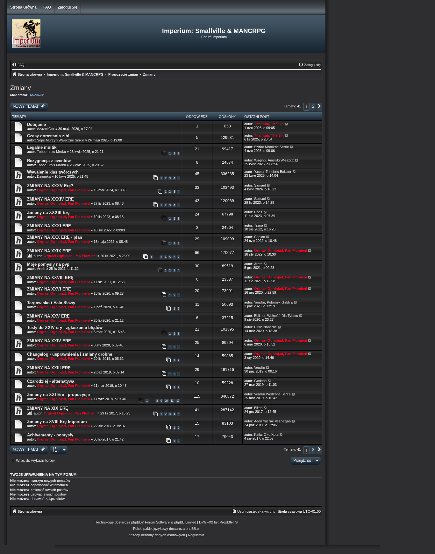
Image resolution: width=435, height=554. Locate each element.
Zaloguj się (67, 7)
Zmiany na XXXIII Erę (48, 212)
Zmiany (20, 87)
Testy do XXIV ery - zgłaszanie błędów (65, 327)
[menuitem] (18, 65)
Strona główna (23, 7)
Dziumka (44, 176)
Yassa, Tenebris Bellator (272, 172)
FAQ (47, 7)
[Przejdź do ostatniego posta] (287, 124)
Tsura (258, 225)
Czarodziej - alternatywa (50, 381)
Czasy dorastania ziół (48, 135)
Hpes (258, 212)
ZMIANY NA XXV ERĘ (48, 316)
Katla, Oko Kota (266, 434)
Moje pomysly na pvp (48, 264)
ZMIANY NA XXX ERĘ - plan (54, 237)
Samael (260, 185)
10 (166, 400)
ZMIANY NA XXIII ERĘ (49, 368)
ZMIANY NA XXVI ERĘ (49, 289)
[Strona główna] (60, 34)
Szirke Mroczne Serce (271, 147)
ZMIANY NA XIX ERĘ (47, 408)
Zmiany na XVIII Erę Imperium (57, 421)
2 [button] (313, 106)
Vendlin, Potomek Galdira (273, 302)
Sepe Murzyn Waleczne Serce (60, 140)
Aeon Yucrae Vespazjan (272, 421)
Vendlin (259, 367)
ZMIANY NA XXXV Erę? (50, 185)
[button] (319, 107)
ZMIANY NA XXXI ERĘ (49, 225)
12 (177, 400)
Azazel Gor (45, 129)
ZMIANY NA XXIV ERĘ (49, 341)
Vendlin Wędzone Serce (272, 394)
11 (172, 400)
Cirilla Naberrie (265, 327)
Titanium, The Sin (269, 124)
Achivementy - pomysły (50, 435)
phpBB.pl (192, 528)
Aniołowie (37, 95)
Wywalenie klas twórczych (53, 172)
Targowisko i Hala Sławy (51, 302)
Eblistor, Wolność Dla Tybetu (276, 316)
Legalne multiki (42, 147)
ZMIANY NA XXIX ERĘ (49, 251)
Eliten (258, 408)
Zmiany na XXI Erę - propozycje (58, 394)
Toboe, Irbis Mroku (51, 152)
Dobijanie (36, 124)
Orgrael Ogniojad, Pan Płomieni (63, 190)
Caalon (259, 237)
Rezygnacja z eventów (49, 160)
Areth (41, 268)
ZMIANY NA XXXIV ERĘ (50, 199)
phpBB (136, 522)
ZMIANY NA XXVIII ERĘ (50, 277)
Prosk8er (227, 522)
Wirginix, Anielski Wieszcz (274, 160)
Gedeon (260, 381)
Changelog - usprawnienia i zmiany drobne (69, 354)
